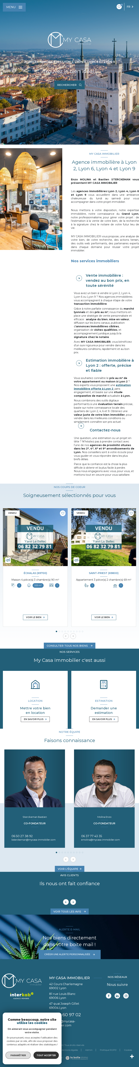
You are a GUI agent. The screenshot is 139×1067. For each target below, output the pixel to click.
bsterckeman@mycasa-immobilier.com (34, 839)
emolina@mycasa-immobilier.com (100, 839)
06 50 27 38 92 (22, 836)
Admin (88, 1050)
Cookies (128, 1050)
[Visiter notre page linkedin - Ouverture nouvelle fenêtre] (117, 996)
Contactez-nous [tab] (105, 430)
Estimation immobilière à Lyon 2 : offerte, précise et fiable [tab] (110, 365)
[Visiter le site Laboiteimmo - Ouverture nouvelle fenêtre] (76, 1058)
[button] (73, 636)
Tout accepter (46, 1055)
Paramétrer (18, 1055)
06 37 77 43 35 (91, 836)
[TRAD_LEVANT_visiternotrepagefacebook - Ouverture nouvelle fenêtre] (108, 996)
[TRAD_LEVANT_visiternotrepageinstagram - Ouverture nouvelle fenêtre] (126, 996)
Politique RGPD (108, 1050)
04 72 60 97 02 (65, 1014)
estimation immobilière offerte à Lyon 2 (102, 386)
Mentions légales (69, 1050)
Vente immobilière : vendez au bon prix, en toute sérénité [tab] (107, 280)
